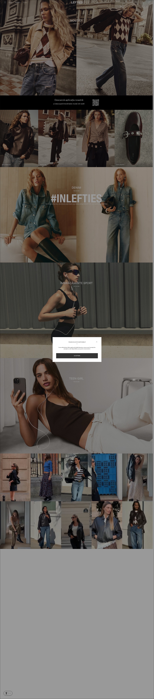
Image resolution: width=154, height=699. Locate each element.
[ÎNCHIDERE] (96, 342)
